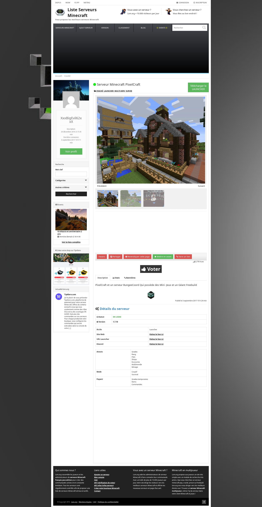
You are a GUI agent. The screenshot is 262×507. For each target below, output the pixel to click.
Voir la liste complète (71, 242)
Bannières (130, 278)
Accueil (58, 76)
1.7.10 (115, 322)
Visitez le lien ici (156, 334)
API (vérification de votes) (104, 483)
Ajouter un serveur (101, 474)
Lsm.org (74, 502)
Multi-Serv (119, 91)
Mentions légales (85, 502)
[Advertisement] (135, 52)
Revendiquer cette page (138, 256)
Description (103, 278)
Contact (97, 491)
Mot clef (59, 169)
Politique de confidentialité (108, 502)
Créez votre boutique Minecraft (107, 488)
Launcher (109, 91)
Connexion (183, 2)
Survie (129, 91)
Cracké (67, 76)
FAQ (96, 480)
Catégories (60, 180)
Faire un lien (184, 256)
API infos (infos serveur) (104, 485)
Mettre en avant (163, 256)
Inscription (201, 2)
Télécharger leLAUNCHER (198, 87)
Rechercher (71, 194)
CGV (94, 502)
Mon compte (99, 477)
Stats (117, 278)
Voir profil (71, 151)
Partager (116, 256)
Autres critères (62, 187)
